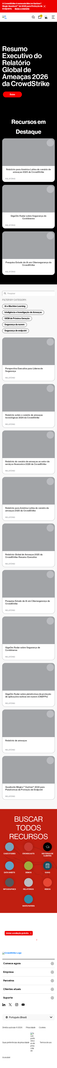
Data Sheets (9, 873)
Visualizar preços (27, 940)
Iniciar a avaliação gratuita (17, 933)
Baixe (12, 94)
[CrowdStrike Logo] (4, 17)
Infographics (9, 889)
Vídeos (47, 889)
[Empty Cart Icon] (46, 17)
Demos (28, 873)
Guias (47, 873)
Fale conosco (42, 933)
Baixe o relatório (22, 9)
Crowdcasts (28, 854)
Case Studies (9, 854)
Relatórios (28, 889)
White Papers (28, 906)
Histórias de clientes (47, 855)
